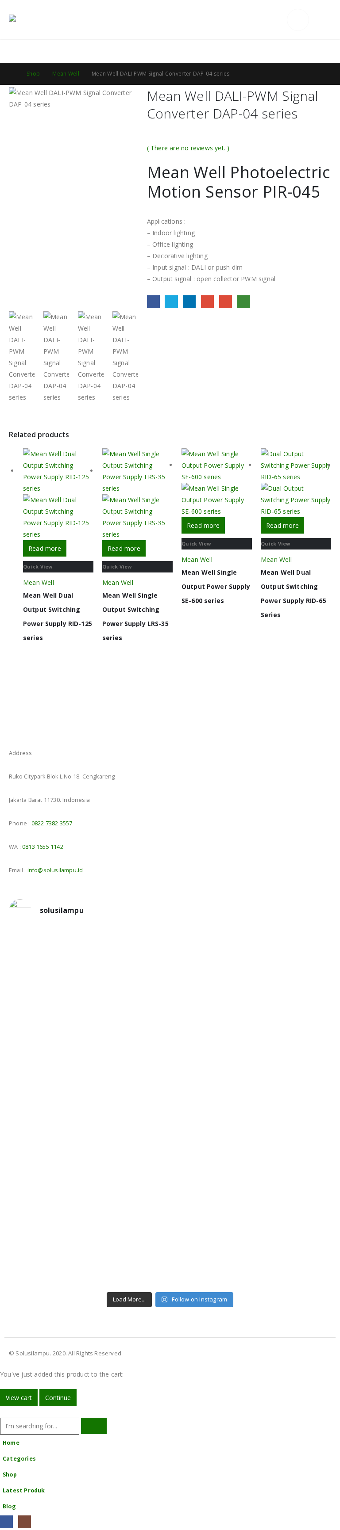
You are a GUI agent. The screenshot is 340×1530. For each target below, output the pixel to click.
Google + (207, 301)
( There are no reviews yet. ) (188, 148)
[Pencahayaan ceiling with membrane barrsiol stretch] (88, 949)
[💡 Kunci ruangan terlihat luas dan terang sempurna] (88, 1161)
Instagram (32, 728)
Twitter (171, 301)
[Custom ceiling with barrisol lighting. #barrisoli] (251, 1116)
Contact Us (314, 51)
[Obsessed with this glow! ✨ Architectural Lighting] (251, 1256)
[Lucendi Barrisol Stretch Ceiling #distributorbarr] (251, 1217)
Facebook (153, 301)
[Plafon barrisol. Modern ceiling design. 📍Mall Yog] (88, 1038)
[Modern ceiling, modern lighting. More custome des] (88, 1116)
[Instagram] (24, 1521)
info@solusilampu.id (55, 870)
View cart (19, 1397)
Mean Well (38, 582)
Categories (19, 1458)
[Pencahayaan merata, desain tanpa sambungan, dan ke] (251, 1166)
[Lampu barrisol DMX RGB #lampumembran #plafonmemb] (88, 1077)
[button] (277, 20)
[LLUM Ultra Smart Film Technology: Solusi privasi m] (88, 1262)
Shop (10, 1474)
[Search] (93, 1426)
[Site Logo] (33, 20)
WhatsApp (243, 301)
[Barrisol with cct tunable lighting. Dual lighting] (251, 1038)
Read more (44, 548)
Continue (58, 1397)
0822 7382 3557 (52, 823)
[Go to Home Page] (11, 74)
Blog (9, 1506)
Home (11, 1442)
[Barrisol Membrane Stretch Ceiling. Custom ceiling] (251, 949)
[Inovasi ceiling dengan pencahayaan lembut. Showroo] (251, 1077)
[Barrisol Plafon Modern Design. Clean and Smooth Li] (251, 994)
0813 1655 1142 (42, 847)
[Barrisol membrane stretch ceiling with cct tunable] (88, 994)
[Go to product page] (58, 494)
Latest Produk (24, 1490)
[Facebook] (6, 1521)
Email (225, 301)
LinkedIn (189, 301)
